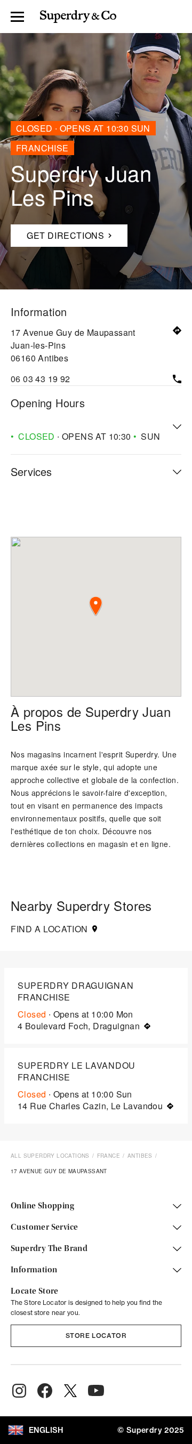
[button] (96, 606)
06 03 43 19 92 (40, 379)
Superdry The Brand (49, 1249)
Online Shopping (42, 1206)
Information (34, 1270)
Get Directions (61, 232)
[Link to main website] (78, 16)
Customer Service (44, 1227)
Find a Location (49, 929)
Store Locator (96, 1336)
